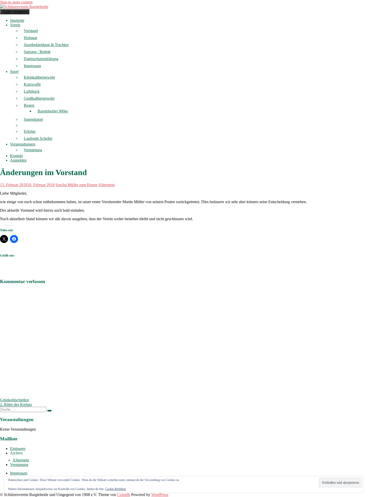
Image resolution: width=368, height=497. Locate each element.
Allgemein (106, 185)
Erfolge (30, 131)
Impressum (32, 66)
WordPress (159, 494)
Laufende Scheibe (38, 138)
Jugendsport (33, 119)
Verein (15, 25)
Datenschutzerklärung (41, 59)
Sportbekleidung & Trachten (46, 45)
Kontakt (16, 156)
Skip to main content (16, 2)
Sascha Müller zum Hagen (76, 185)
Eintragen (17, 448)
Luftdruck (32, 91)
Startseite (17, 20)
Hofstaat (30, 38)
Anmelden (18, 160)
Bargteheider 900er (53, 111)
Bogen (29, 105)
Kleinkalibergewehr (39, 77)
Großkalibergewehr (39, 98)
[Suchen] (49, 410)
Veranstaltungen (22, 144)
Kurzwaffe (32, 84)
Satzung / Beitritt (37, 52)
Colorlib (123, 494)
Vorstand (31, 31)
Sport (14, 71)
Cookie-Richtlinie (115, 489)
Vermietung (33, 150)
